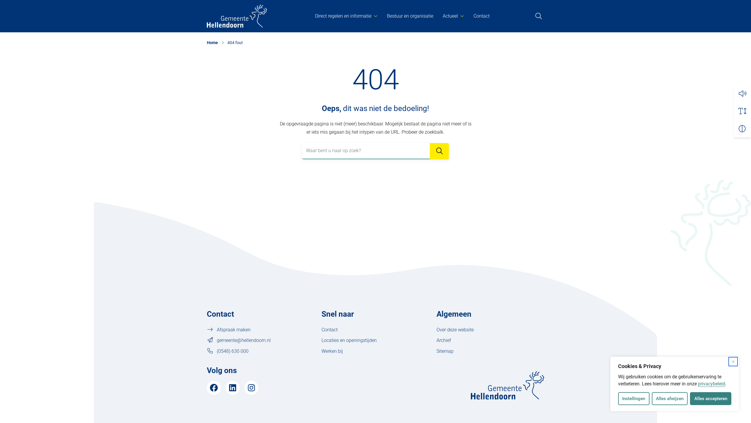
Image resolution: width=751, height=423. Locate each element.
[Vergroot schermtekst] (742, 111)
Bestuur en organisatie (410, 16)
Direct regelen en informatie (343, 16)
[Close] (733, 361)
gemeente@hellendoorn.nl (244, 340)
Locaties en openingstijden (349, 340)
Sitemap (445, 351)
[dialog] (674, 384)
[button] (742, 93)
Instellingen (633, 398)
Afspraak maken (234, 330)
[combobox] (375, 151)
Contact (481, 16)
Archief (444, 340)
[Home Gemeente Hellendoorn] (237, 16)
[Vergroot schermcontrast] (742, 128)
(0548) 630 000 (232, 351)
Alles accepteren (710, 398)
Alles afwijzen (670, 398)
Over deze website (455, 330)
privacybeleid (711, 384)
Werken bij (332, 351)
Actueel (450, 16)
